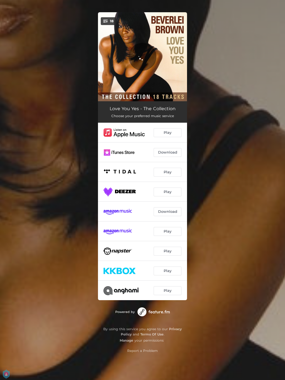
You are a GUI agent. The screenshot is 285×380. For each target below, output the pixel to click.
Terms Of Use (152, 334)
